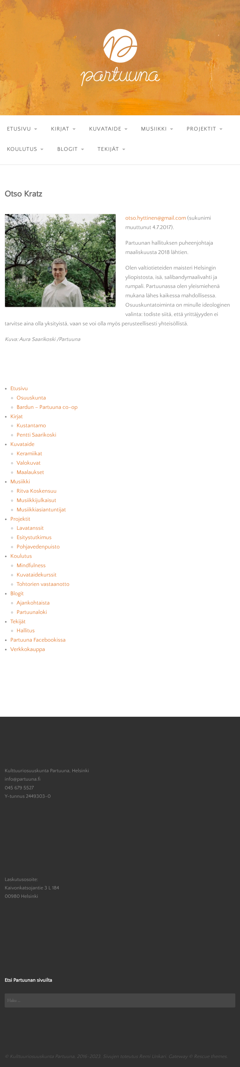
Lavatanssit (30, 528)
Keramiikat (29, 454)
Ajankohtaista (33, 603)
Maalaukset (30, 472)
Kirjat (60, 129)
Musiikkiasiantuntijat (41, 510)
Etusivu (19, 129)
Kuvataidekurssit (37, 575)
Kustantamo (31, 426)
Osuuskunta (31, 398)
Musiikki (154, 129)
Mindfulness (31, 565)
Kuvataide (105, 129)
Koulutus (22, 149)
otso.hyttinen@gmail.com (155, 218)
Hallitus (26, 631)
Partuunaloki (32, 612)
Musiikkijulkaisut (36, 500)
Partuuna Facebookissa (38, 640)
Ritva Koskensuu (37, 491)
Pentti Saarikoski (36, 435)
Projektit (201, 129)
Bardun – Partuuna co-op (47, 407)
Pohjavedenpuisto (38, 547)
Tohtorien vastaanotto (43, 584)
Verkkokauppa (27, 649)
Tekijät (108, 149)
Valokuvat (29, 463)
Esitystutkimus (34, 537)
